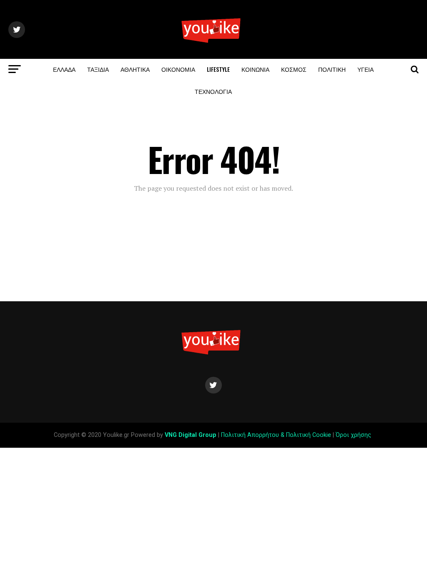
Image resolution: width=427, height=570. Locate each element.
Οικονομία (178, 69)
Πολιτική (332, 69)
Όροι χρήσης (354, 435)
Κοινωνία (255, 69)
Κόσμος (293, 69)
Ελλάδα (64, 69)
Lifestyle (218, 69)
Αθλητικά (135, 69)
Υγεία (365, 69)
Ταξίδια (98, 69)
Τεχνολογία (213, 91)
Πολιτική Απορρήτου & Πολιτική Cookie (276, 435)
